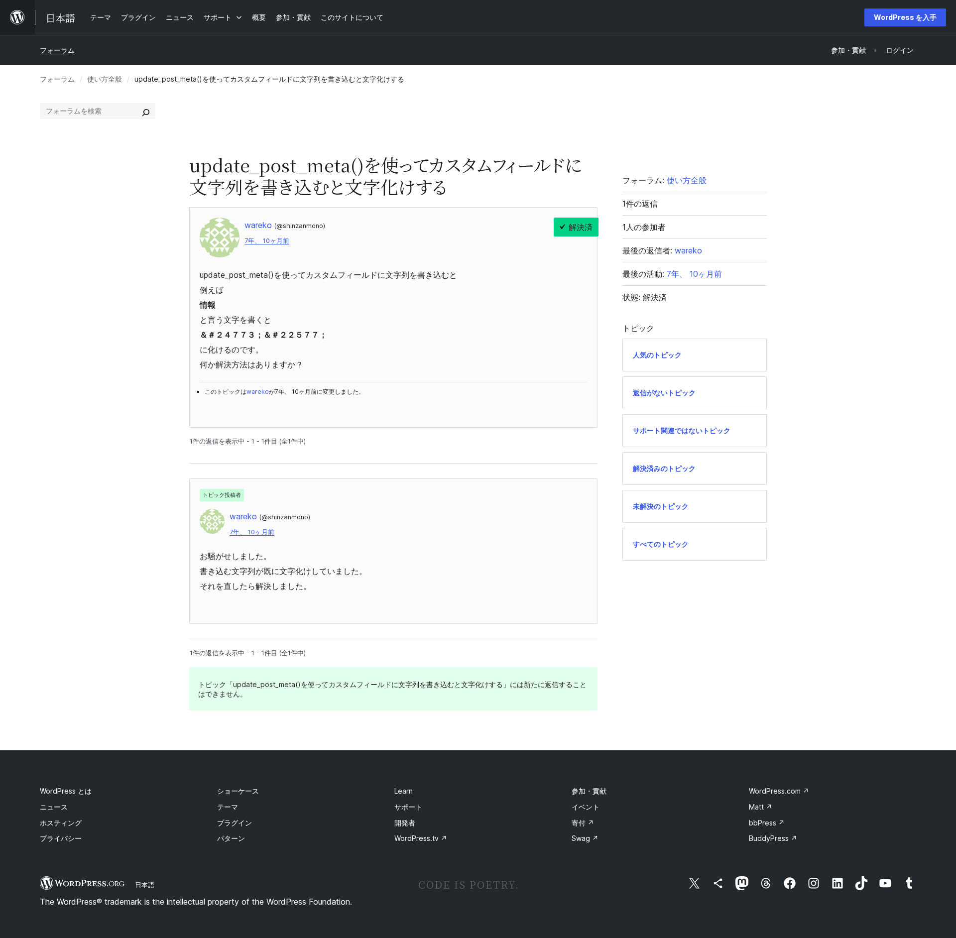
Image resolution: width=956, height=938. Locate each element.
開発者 (404, 823)
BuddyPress (773, 838)
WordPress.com (779, 791)
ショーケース (238, 791)
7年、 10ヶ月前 (266, 240)
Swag (585, 838)
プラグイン (234, 823)
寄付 (583, 823)
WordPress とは (66, 791)
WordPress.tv (420, 838)
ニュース (54, 807)
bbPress (767, 823)
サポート (408, 807)
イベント (585, 807)
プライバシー (61, 838)
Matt (760, 807)
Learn (403, 791)
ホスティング (61, 823)
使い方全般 (104, 79)
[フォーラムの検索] (145, 111)
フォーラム (57, 50)
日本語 (144, 885)
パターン (231, 838)
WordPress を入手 (905, 17)
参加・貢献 (589, 791)
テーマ (227, 807)
